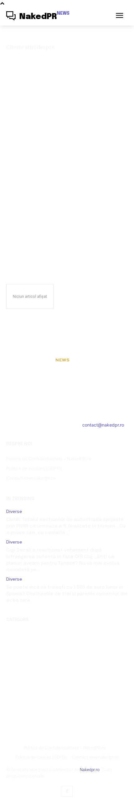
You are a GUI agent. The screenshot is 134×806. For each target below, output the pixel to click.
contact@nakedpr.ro (103, 424)
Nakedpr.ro (90, 769)
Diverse (14, 511)
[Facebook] (67, 791)
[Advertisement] (67, 186)
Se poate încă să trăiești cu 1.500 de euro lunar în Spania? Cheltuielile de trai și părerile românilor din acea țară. (66, 594)
